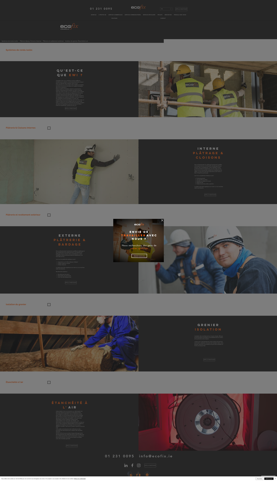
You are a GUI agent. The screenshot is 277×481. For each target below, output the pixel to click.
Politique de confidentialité (80, 478)
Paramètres (259, 478)
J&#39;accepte (269, 478)
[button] (162, 220)
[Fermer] (275, 479)
